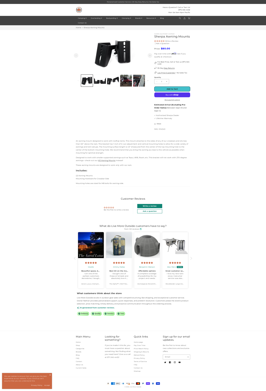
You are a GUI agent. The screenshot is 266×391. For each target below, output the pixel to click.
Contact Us (82, 23)
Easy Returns (169, 68)
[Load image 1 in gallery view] (87, 81)
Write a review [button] (149, 206)
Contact (79, 361)
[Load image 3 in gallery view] (113, 81)
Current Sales (81, 368)
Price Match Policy (141, 349)
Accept (47, 385)
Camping (81, 18)
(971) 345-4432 (184, 10)
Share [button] (159, 124)
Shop (78, 345)
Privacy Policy (139, 358)
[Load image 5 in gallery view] (139, 81)
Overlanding (96, 18)
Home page (138, 342)
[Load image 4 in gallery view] (126, 81)
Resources (150, 18)
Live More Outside (135, 387)
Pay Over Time (139, 345)
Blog (162, 18)
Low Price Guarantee (166, 73)
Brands (138, 18)
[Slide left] (76, 55)
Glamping (126, 18)
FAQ (77, 358)
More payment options (172, 100)
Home (78, 28)
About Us (79, 365)
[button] (180, 18)
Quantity (157, 77)
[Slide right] (150, 55)
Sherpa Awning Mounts (94, 28)
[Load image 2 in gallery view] (100, 81)
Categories (80, 349)
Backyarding (111, 18)
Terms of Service (140, 361)
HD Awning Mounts (106, 160)
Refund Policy (139, 355)
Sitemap (137, 371)
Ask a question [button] (150, 211)
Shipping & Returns (141, 352)
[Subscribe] (187, 357)
